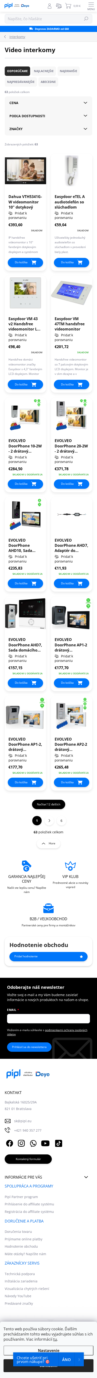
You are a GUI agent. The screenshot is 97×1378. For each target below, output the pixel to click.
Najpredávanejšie (21, 82)
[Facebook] (9, 1142)
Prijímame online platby (23, 1239)
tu (55, 1339)
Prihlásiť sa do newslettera (29, 1047)
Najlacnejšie (44, 71)
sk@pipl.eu (23, 1121)
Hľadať (86, 19)
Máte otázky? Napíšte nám (25, 1254)
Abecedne (48, 82)
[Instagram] (20, 1142)
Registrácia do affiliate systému (29, 1211)
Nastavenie (48, 1350)
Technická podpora (20, 1274)
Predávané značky (19, 1303)
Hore (52, 843)
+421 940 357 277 (27, 1130)
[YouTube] (45, 1142)
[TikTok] (58, 1142)
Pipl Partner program (21, 1197)
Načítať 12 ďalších (48, 804)
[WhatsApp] (32, 1142)
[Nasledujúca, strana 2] (49, 820)
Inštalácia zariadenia (21, 1281)
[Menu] (91, 6)
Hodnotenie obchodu (21, 1246)
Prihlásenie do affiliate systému (29, 1204)
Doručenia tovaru (18, 1231)
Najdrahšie (68, 71)
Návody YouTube (18, 1296)
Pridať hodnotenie (26, 956)
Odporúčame (17, 71)
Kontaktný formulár (28, 1159)
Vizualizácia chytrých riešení (27, 1288)
